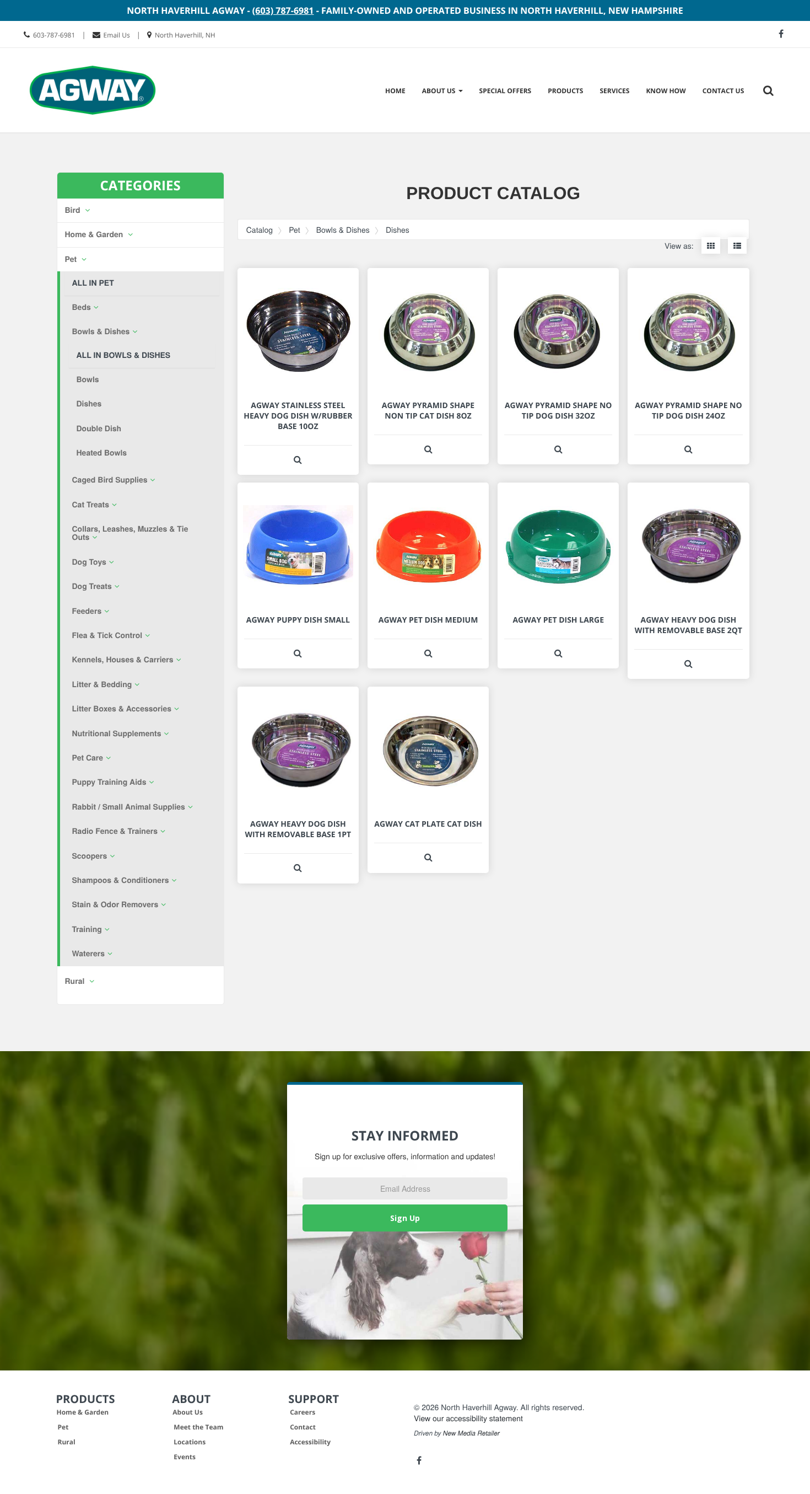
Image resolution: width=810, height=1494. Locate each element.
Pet (72, 259)
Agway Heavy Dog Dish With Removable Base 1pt (298, 829)
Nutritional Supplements (116, 733)
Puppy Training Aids (109, 782)
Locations (190, 1442)
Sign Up (405, 1218)
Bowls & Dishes (101, 331)
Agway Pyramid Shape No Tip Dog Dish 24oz (688, 410)
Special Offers (505, 90)
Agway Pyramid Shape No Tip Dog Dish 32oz (558, 410)
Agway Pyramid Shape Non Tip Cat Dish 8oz (428, 410)
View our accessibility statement (468, 1417)
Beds (81, 307)
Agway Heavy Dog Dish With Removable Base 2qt (688, 625)
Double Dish (99, 428)
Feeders (87, 611)
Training (87, 929)
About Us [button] (439, 90)
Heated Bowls (102, 452)
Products (565, 90)
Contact (303, 1427)
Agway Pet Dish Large (558, 620)
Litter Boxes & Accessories (121, 708)
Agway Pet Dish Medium (428, 620)
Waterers (88, 953)
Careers (302, 1412)
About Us (187, 1412)
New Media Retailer (471, 1433)
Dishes (89, 403)
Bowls (88, 379)
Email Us (117, 35)
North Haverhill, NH (185, 35)
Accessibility (310, 1442)
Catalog (259, 229)
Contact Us (723, 90)
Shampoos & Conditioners (120, 880)
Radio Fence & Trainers (115, 831)
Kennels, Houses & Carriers (123, 659)
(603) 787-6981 (283, 10)
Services (614, 90)
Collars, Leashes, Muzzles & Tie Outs (130, 533)
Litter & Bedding (102, 684)
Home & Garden (95, 234)
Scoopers (89, 855)
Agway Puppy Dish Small (298, 620)
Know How (665, 90)
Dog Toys (89, 561)
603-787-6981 (54, 35)
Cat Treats (91, 504)
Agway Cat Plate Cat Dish (428, 824)
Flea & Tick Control (107, 635)
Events (185, 1456)
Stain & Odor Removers (115, 904)
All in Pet (93, 282)
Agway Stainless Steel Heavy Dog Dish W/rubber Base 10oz (298, 416)
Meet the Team (198, 1427)
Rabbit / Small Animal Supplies (128, 806)
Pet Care (88, 757)
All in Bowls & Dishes (124, 355)
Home (395, 90)
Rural (66, 1442)
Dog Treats (92, 586)
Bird (74, 210)
